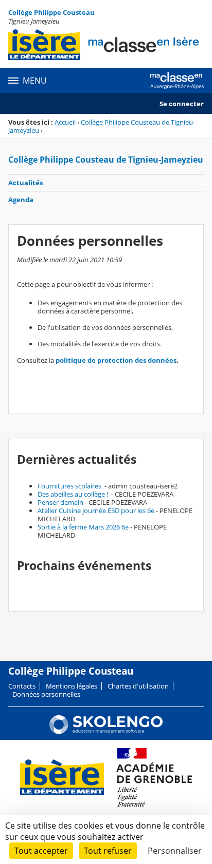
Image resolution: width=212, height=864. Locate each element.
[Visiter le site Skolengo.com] (106, 731)
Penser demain (60, 502)
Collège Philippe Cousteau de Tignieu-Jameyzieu (101, 126)
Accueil (65, 122)
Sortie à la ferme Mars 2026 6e (83, 527)
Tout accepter (41, 850)
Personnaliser (175, 850)
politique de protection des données (116, 360)
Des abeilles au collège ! (74, 494)
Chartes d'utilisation (138, 686)
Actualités (25, 182)
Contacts (22, 686)
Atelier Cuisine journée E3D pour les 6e (96, 510)
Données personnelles (46, 694)
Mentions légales (71, 686)
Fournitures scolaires (70, 485)
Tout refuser (108, 850)
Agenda (20, 199)
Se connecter (182, 103)
